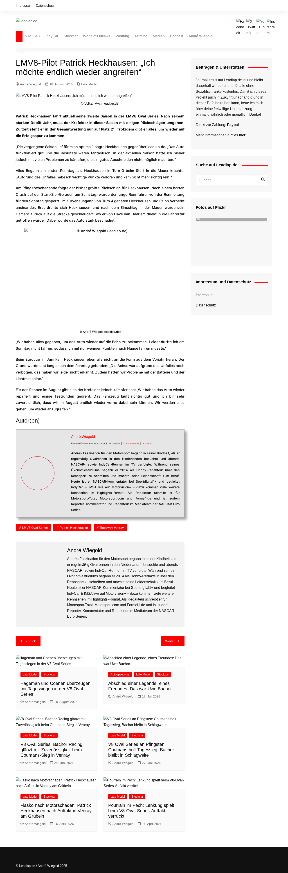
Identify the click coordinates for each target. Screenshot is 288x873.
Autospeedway (120, 674)
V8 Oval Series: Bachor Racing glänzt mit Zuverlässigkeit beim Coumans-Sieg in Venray (51, 750)
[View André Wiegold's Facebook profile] (63, 457)
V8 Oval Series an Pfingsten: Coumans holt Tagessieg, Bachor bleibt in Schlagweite (141, 750)
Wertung (122, 36)
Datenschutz (45, 5)
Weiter (170, 641)
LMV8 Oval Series (35, 527)
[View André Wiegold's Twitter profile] (63, 468)
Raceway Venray (112, 527)
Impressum (24, 5)
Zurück (31, 641)
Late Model (89, 84)
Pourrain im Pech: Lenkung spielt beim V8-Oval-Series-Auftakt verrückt (141, 811)
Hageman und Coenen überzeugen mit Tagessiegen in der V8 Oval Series (55, 689)
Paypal (233, 125)
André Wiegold (200, 36)
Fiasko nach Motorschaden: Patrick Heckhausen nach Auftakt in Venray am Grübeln (56, 811)
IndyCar (52, 36)
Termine (141, 36)
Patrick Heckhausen (74, 527)
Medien (159, 36)
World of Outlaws (96, 36)
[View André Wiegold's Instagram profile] (63, 489)
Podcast (176, 36)
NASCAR (32, 36)
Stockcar (71, 36)
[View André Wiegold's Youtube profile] (63, 478)
